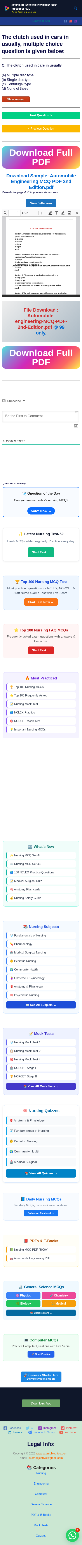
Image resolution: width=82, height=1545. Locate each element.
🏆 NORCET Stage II (23, 1076)
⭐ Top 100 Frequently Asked (28, 695)
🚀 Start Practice (41, 1354)
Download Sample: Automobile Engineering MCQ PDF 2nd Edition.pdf (41, 181)
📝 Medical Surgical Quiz (26, 881)
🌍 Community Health (24, 969)
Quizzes (41, 1535)
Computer (41, 1493)
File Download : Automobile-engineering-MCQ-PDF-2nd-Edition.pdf (41, 318)
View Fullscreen (41, 203)
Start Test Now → (41, 602)
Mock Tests (41, 1525)
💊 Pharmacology (21, 944)
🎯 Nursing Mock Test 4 (25, 1059)
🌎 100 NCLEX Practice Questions (32, 872)
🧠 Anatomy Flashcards (25, 889)
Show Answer (15, 99)
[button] (76, 8)
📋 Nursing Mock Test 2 (25, 1051)
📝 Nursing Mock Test (24, 704)
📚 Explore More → (41, 1313)
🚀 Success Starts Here (41, 1376)
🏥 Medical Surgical (23, 1162)
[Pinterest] (70, 21)
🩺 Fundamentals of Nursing (28, 935)
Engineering (41, 1483)
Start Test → (41, 552)
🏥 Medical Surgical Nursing (28, 952)
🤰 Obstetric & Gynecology (27, 978)
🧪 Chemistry (59, 1295)
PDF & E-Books (41, 1514)
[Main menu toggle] (8, 21)
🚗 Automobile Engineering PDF (30, 1258)
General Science (41, 1504)
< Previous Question (41, 128)
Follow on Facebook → (41, 1213)
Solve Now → (41, 511)
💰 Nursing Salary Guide (25, 898)
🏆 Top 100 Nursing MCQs (27, 687)
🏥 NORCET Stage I (23, 1068)
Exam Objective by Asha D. (34, 6)
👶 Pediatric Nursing (23, 961)
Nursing (41, 1473)
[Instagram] (75, 21)
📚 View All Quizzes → (41, 1173)
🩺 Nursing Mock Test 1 (25, 1042)
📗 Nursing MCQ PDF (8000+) (29, 1249)
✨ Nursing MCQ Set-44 (25, 855)
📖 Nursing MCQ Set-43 (25, 864)
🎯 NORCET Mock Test (25, 721)
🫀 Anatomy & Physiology (26, 986)
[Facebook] (65, 21)
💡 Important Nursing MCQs (28, 729)
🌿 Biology (23, 1303)
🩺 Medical (58, 1303)
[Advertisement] (41, 789)
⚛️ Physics (23, 1295)
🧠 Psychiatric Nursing (24, 995)
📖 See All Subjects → (41, 1005)
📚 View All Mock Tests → (41, 1086)
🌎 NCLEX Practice (22, 712)
